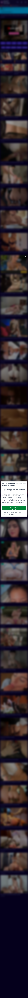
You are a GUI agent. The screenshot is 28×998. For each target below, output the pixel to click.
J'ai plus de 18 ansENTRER (14, 508)
